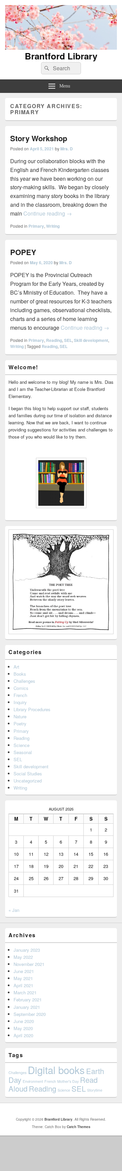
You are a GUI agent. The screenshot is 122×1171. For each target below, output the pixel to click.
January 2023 (27, 950)
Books (20, 674)
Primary (36, 226)
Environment (33, 1081)
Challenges (24, 681)
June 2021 (24, 971)
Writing (53, 226)
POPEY (23, 252)
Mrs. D (66, 149)
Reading (54, 340)
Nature (20, 716)
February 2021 (28, 999)
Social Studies (28, 773)
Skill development (91, 340)
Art (16, 667)
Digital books (56, 1070)
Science (21, 745)
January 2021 (27, 1007)
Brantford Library (61, 56)
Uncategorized (28, 780)
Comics (21, 688)
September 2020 (30, 1014)
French (20, 695)
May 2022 (23, 957)
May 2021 (23, 978)
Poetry (20, 723)
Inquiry (20, 702)
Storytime (94, 1090)
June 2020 (24, 1021)
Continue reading (47, 213)
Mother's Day (68, 1081)
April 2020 (23, 1035)
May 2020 (23, 1028)
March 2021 (25, 992)
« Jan (13, 910)
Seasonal (23, 752)
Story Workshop (38, 138)
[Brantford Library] (61, 47)
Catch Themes (78, 1126)
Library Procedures (32, 709)
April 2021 (23, 985)
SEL (68, 340)
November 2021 (29, 964)
